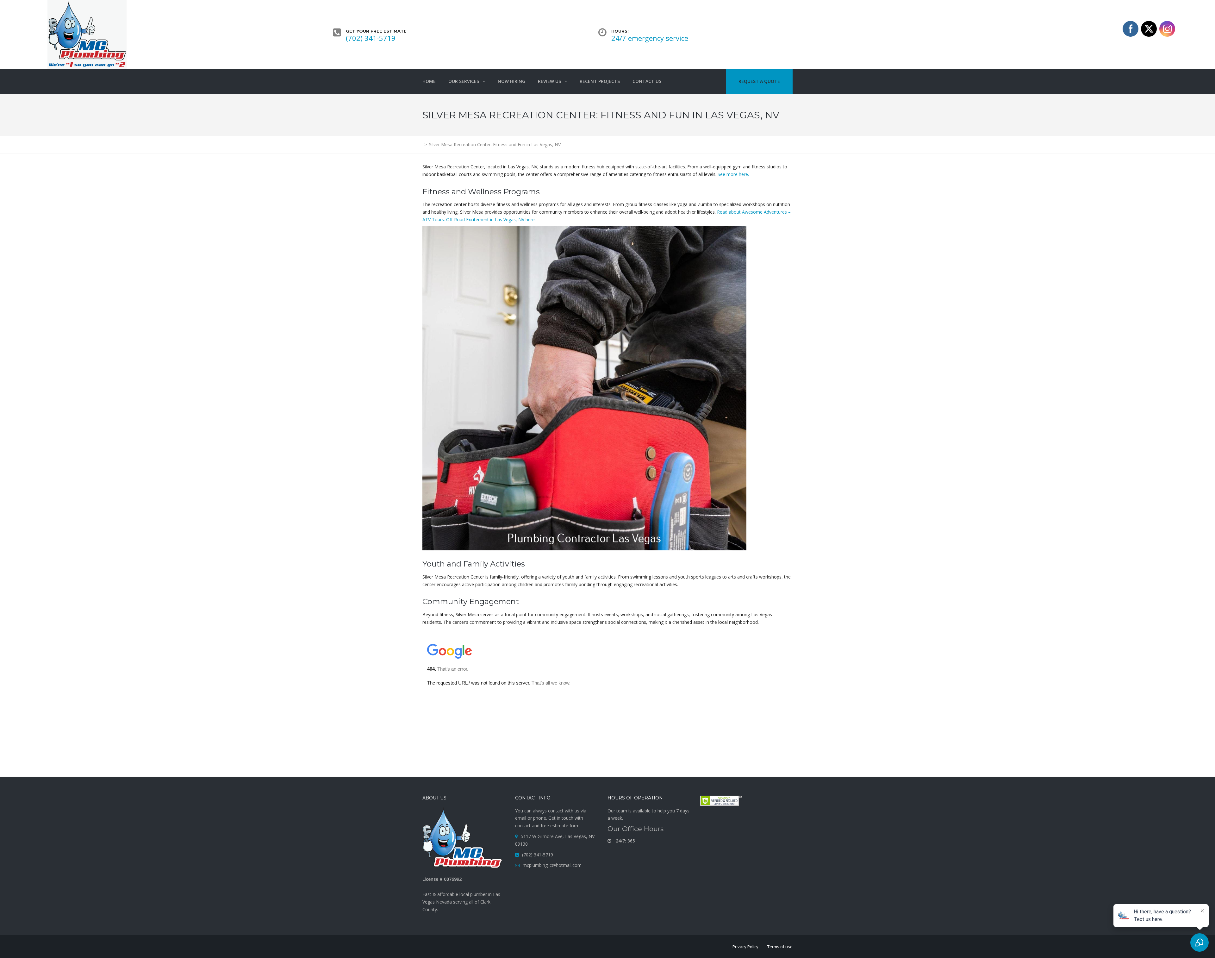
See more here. (733, 174)
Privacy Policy (745, 946)
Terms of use (780, 946)
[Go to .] (422, 144)
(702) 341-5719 (371, 38)
